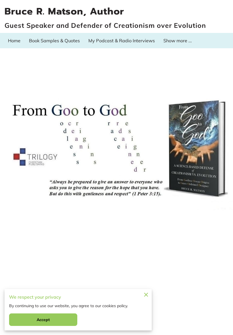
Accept (43, 319)
